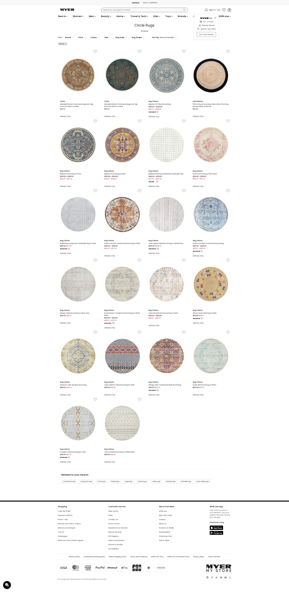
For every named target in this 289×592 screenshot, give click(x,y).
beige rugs (128, 481)
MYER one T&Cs (157, 557)
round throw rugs (69, 481)
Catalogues (62, 536)
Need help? (7, 585)
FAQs (110, 515)
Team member (214, 557)
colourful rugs (170, 481)
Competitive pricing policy (94, 557)
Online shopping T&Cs (117, 557)
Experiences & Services (117, 528)
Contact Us (113, 519)
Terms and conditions (139, 557)
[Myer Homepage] (67, 11)
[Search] (185, 10)
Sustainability (164, 532)
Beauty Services (115, 532)
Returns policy (74, 557)
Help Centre (113, 511)
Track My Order (64, 511)
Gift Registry (113, 536)
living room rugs (86, 481)
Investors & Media (166, 528)
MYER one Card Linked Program (71, 540)
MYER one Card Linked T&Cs (178, 557)
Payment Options (65, 515)
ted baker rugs (186, 481)
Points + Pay (63, 519)
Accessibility (113, 549)
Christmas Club (165, 536)
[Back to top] (282, 586)
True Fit (61, 532)
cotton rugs (156, 481)
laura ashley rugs (203, 481)
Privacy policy (198, 557)
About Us (162, 524)
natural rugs (142, 481)
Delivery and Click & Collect (69, 524)
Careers (162, 519)
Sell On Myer (164, 540)
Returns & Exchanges (66, 528)
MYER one (163, 511)
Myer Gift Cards (165, 515)
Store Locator (114, 524)
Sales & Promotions (116, 540)
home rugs (101, 481)
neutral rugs (115, 481)
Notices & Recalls (115, 544)
